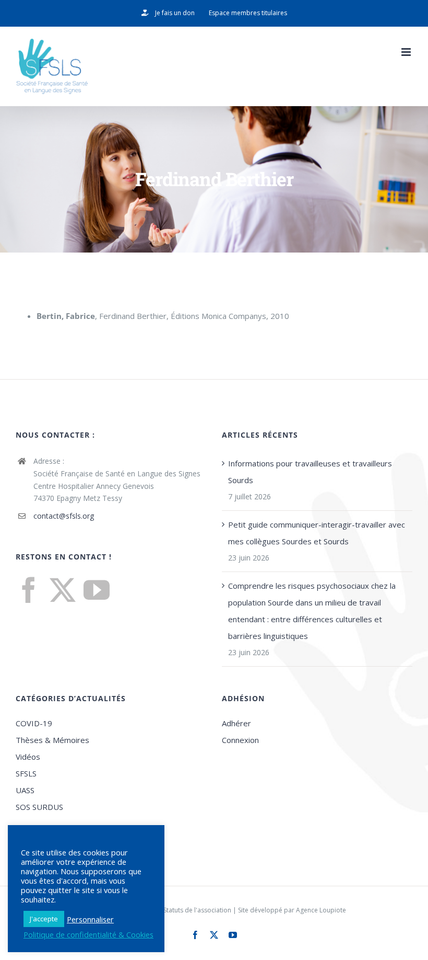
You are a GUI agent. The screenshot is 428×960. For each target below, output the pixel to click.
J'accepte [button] (44, 918)
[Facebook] (29, 590)
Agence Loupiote (321, 910)
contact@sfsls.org (63, 516)
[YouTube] (97, 590)
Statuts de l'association (197, 910)
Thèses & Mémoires (52, 740)
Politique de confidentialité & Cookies (88, 934)
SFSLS (26, 773)
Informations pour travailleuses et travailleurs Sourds (310, 471)
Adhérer (236, 723)
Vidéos (28, 756)
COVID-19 (34, 723)
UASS (25, 790)
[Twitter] (63, 590)
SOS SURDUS (39, 807)
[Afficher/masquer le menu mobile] (406, 52)
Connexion (240, 740)
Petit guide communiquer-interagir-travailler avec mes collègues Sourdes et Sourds (316, 532)
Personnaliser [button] (90, 919)
